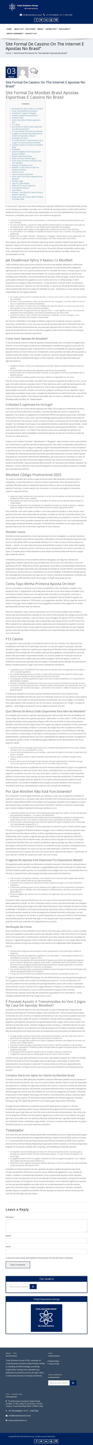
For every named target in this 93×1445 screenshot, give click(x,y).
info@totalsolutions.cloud (32, 15)
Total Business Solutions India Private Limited (70, 1436)
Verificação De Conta (19, 138)
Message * (10, 1217)
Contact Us (30, 33)
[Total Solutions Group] (46, 7)
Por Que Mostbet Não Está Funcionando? (27, 131)
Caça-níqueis (16, 190)
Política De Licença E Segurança (23, 185)
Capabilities (50, 29)
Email (8, 1246)
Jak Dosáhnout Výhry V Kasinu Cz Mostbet (27, 109)
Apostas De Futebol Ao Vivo (22, 165)
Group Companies (14, 33)
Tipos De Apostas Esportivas (22, 174)
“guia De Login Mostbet (20, 183)
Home (9, 29)
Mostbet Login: (17, 181)
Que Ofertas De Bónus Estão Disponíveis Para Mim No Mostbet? (27, 128)
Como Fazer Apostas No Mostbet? (25, 111)
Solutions (30, 29)
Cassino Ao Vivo (18, 172)
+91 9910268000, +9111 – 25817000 (23, 1411)
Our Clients (64, 29)
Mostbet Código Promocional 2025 (25, 115)
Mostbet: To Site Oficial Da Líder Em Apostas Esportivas (25, 168)
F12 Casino (16, 124)
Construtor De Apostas (20, 188)
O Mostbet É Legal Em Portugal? (24, 113)
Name (8, 1236)
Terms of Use (53, 1364)
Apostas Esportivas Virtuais (22, 156)
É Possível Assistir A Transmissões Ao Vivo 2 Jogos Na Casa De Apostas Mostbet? (27, 141)
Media (40, 29)
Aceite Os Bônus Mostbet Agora (24, 158)
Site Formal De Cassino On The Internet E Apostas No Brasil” (45, 84)
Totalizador (16, 149)
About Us (18, 29)
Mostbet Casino (18, 118)
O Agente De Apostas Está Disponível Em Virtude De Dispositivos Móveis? (27, 134)
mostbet (32, 292)
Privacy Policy (53, 1361)
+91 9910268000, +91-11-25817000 (59, 15)
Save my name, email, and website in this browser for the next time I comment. (40, 1258)
